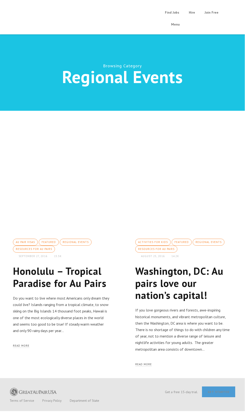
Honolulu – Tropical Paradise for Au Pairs (59, 277)
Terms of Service (22, 400)
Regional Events (76, 242)
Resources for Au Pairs (34, 249)
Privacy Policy (52, 400)
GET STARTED (218, 392)
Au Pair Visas (25, 242)
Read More (21, 345)
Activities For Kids (153, 242)
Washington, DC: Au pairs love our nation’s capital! (179, 283)
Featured (49, 242)
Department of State (84, 400)
